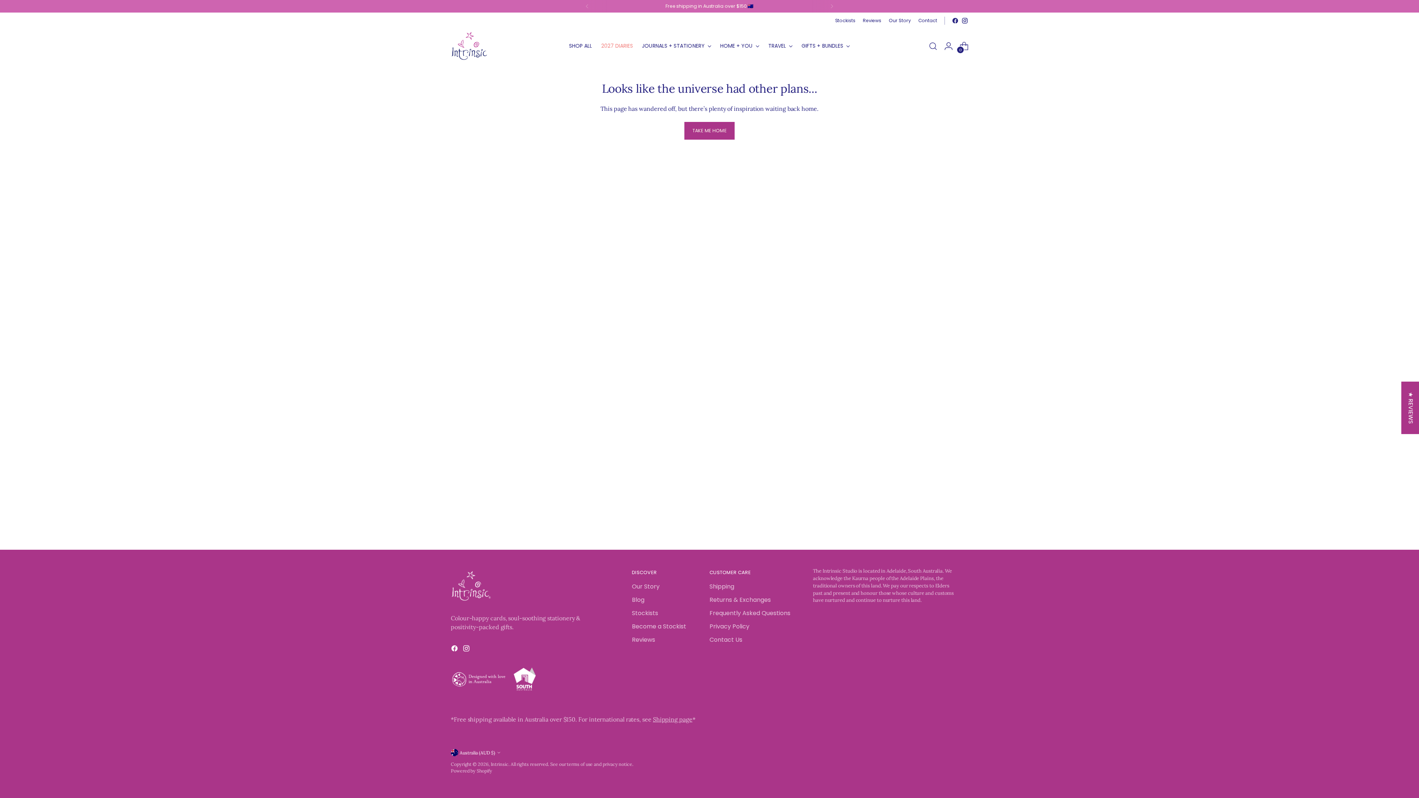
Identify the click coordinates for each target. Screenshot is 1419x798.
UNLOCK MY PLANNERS (774, 494)
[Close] (830, 284)
